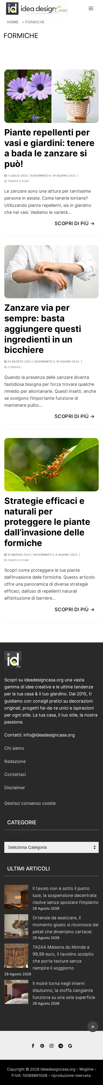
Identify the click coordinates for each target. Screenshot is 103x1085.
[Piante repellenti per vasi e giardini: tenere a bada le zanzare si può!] (51, 96)
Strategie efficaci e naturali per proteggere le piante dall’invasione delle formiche (47, 522)
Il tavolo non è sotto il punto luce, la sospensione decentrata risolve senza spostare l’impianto (65, 895)
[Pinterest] (42, 1046)
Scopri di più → (75, 223)
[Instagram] (51, 1046)
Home (12, 22)
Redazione (15, 761)
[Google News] (70, 1046)
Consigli (14, 367)
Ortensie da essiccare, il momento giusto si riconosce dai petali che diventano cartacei (65, 924)
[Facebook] (33, 1046)
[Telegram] (60, 1046)
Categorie (14, 838)
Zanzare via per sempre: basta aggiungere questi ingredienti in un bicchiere (42, 329)
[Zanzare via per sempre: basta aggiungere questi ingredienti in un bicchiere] (51, 271)
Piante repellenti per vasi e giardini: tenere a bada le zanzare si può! (49, 148)
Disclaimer (14, 787)
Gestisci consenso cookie (30, 803)
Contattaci (15, 774)
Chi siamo (14, 748)
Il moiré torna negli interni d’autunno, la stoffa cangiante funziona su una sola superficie (64, 990)
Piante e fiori (18, 181)
